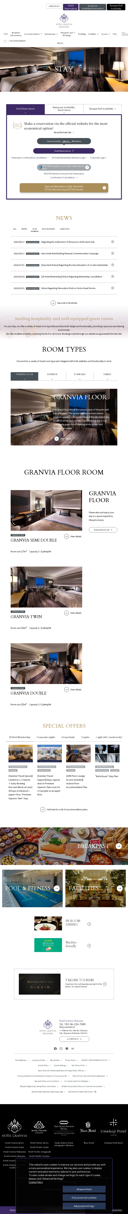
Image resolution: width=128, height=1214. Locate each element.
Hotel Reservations (70, 7)
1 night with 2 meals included (110, 737)
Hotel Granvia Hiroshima (14, 1160)
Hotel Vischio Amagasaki (39, 1151)
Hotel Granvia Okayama (14, 1156)
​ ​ (14, 1166)
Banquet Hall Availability (116, 7)
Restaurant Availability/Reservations (93, 7)
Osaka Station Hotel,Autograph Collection (64, 1144)
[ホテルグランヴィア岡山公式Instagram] (61, 1048)
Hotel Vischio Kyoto (39, 1142)
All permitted (84, 1189)
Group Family (68, 737)
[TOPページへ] (64, 20)
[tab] (25, 109)
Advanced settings (84, 1206)
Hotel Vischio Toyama (39, 1156)
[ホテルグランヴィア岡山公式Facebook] (55, 1048)
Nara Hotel (89, 1142)
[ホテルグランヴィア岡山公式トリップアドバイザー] (73, 1048)
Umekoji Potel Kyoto (113, 1142)
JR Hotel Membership (19, 737)
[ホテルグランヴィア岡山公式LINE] (67, 1048)
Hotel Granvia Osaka (14, 1147)
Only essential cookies (84, 1197)
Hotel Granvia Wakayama (14, 1151)
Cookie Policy (36, 1182)
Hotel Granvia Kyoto (14, 1142)
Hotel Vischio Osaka (39, 1147)
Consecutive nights (46, 737)
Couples (85, 737)
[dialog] (64, 1185)
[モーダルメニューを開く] (125, 34)
